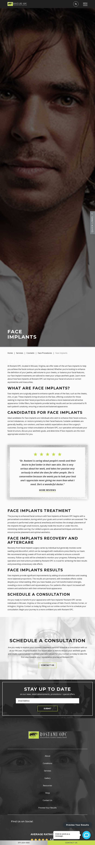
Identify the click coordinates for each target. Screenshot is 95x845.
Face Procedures (45, 353)
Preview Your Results (47, 807)
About (47, 756)
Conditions (47, 763)
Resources (47, 785)
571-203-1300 (24, 843)
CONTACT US (47, 665)
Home (10, 353)
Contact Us (47, 800)
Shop (47, 793)
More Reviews (47, 490)
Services (19, 353)
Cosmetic (30, 353)
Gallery (47, 778)
